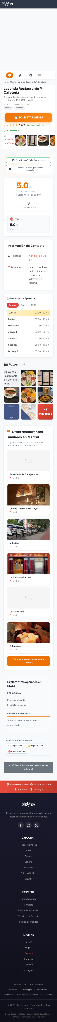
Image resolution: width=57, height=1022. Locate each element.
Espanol (29, 953)
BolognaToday (22, 994)
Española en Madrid (16, 705)
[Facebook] (21, 825)
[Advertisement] (28, 39)
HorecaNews (42, 990)
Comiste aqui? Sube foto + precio (30, 160)
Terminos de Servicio (28, 916)
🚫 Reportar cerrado (17, 751)
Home (6, 82)
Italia (28, 850)
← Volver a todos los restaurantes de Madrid (28, 767)
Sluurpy (28, 879)
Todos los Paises (28, 844)
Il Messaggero (26, 990)
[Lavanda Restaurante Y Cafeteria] (9, 140)
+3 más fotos (45, 411)
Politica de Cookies (28, 921)
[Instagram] (29, 825)
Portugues (28, 970)
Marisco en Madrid (16, 700)
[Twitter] (36, 825)
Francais (28, 959)
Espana (28, 861)
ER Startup (37, 994)
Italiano (28, 942)
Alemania (28, 867)
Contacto (28, 904)
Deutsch (28, 964)
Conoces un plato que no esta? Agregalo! (30, 169)
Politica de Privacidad (28, 910)
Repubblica (12, 990)
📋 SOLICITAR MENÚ (28, 117)
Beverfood (8, 994)
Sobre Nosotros (28, 899)
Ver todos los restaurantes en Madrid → (28, 661)
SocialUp (49, 994)
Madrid (13, 82)
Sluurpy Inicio (13, 725)
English (28, 947)
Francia (28, 856)
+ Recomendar (11, 130)
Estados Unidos (28, 873)
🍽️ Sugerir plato (15, 745)
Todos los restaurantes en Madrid (23, 720)
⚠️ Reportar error (35, 745)
